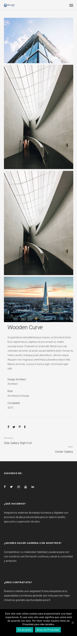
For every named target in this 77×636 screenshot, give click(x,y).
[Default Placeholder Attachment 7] (38, 117)
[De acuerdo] (72, 622)
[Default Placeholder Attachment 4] (38, 40)
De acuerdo (24, 629)
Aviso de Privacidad (48, 629)
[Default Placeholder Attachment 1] (38, 299)
